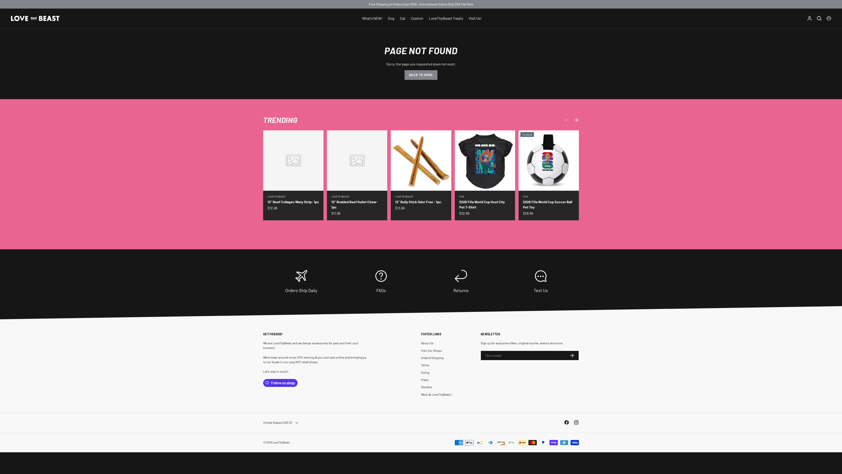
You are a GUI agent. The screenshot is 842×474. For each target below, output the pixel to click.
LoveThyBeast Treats (446, 18)
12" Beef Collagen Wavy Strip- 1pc (293, 202)
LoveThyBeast (280, 442)
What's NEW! (372, 18)
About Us (427, 343)
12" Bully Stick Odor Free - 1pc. (418, 202)
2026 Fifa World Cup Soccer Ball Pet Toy (547, 204)
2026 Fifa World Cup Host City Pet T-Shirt (482, 204)
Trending (280, 119)
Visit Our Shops (431, 350)
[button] (829, 18)
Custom (417, 18)
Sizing (425, 372)
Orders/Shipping (432, 358)
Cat (402, 18)
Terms (425, 365)
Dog (391, 18)
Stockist (426, 387)
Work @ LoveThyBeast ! (436, 394)
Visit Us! (475, 18)
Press (424, 380)
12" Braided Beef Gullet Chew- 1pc (354, 204)
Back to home (421, 75)
